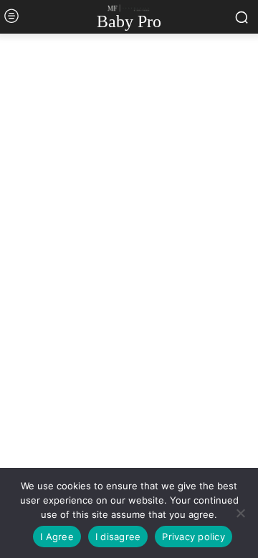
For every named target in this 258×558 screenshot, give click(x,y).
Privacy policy (193, 536)
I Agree (57, 536)
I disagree (118, 536)
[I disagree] (240, 513)
